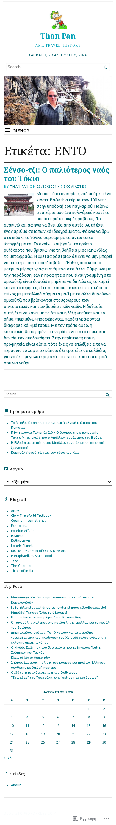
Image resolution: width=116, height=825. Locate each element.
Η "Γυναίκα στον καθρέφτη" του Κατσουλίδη (46, 617)
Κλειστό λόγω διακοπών (30, 657)
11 (27, 725)
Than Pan (58, 36)
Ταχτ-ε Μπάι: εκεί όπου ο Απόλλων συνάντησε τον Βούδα (56, 437)
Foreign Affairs (22, 530)
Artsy (15, 510)
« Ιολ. (8, 757)
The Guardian (21, 565)
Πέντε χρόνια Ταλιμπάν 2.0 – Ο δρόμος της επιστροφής (54, 432)
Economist (19, 525)
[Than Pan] (58, 100)
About (16, 785)
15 (88, 725)
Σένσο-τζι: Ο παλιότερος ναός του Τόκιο (56, 174)
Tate (14, 561)
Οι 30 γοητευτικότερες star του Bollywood (44, 672)
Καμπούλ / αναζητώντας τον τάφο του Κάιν (45, 452)
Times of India (22, 570)
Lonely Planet (22, 545)
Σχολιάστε (74, 186)
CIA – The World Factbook (31, 515)
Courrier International (28, 520)
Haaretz (17, 536)
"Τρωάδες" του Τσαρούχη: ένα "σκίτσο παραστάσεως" (54, 677)
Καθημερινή (20, 540)
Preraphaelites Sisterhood (31, 556)
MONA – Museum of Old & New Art (38, 550)
